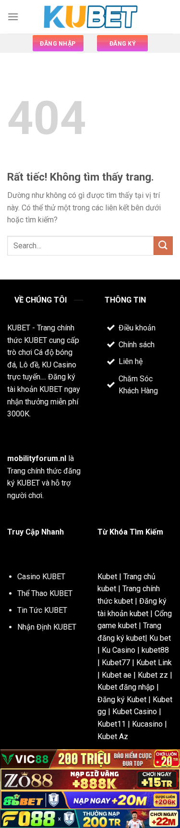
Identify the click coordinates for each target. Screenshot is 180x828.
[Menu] (13, 16)
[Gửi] (163, 245)
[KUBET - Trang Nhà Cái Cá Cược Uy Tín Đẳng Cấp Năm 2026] (90, 17)
